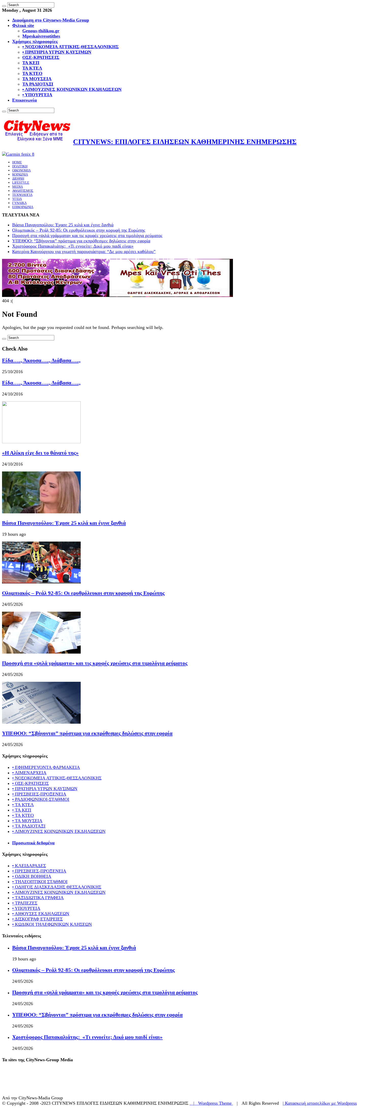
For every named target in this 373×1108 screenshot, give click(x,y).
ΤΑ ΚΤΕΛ (32, 68)
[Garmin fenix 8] (18, 154)
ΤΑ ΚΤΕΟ (32, 73)
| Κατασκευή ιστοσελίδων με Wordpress (320, 1103)
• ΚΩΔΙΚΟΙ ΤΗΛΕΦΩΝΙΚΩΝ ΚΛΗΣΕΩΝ (52, 924)
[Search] (4, 6)
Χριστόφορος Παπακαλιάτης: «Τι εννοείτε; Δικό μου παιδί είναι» (72, 246)
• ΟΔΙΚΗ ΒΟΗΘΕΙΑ (31, 876)
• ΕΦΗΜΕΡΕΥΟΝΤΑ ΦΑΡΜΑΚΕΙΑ (46, 767)
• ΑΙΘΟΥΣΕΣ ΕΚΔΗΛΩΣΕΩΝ (40, 913)
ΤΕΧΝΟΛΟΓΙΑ (22, 195)
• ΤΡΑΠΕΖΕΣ (24, 903)
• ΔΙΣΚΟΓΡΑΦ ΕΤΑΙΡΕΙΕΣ (37, 919)
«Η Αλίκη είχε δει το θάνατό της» (40, 453)
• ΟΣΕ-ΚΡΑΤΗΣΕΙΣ (30, 783)
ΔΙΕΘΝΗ (18, 178)
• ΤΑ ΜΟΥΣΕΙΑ (27, 820)
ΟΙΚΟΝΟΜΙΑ (21, 170)
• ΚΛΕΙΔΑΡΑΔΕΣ (29, 865)
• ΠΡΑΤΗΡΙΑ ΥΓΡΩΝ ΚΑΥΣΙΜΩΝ (56, 52)
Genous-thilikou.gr (40, 30)
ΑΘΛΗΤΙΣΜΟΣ (22, 191)
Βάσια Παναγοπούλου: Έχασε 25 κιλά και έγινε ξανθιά (62, 224)
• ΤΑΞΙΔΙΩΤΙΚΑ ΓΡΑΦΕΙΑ (38, 897)
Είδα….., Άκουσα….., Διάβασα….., (41, 360)
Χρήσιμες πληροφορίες (35, 41)
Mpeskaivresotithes (41, 36)
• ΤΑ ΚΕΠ (21, 810)
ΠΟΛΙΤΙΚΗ (19, 166)
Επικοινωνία (24, 100)
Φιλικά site (23, 25)
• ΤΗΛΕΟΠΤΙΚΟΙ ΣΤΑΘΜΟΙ (39, 881)
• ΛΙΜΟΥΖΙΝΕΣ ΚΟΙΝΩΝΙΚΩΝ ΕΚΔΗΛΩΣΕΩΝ (72, 89)
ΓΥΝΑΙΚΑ (19, 203)
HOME (17, 162)
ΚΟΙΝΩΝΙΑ (20, 174)
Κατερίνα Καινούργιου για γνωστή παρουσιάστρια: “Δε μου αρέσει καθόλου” (84, 251)
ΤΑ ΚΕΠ (30, 62)
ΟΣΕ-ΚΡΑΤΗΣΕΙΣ (40, 57)
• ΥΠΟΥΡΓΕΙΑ (37, 94)
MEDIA (17, 186)
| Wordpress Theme (211, 1103)
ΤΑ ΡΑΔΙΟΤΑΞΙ (37, 84)
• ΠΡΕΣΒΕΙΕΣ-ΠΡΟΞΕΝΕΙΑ (39, 794)
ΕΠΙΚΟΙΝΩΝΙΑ (22, 207)
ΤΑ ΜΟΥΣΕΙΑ (37, 78)
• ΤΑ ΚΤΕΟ (23, 815)
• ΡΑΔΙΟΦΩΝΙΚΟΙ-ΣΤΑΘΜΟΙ (40, 799)
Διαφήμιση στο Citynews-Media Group (50, 20)
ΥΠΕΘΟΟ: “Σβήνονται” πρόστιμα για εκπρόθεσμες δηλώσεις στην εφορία (81, 240)
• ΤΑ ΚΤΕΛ (23, 804)
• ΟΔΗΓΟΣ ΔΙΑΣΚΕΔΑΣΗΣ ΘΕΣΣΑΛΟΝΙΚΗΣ (56, 887)
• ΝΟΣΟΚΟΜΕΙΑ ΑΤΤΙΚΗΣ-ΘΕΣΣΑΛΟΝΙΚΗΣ (70, 46)
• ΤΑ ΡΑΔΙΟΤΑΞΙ (28, 826)
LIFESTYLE (20, 182)
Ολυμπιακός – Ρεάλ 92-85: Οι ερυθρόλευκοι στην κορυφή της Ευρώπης (78, 230)
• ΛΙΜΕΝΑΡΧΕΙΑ (29, 772)
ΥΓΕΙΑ (17, 199)
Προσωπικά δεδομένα (33, 842)
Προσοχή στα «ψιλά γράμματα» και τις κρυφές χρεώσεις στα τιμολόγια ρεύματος (87, 235)
